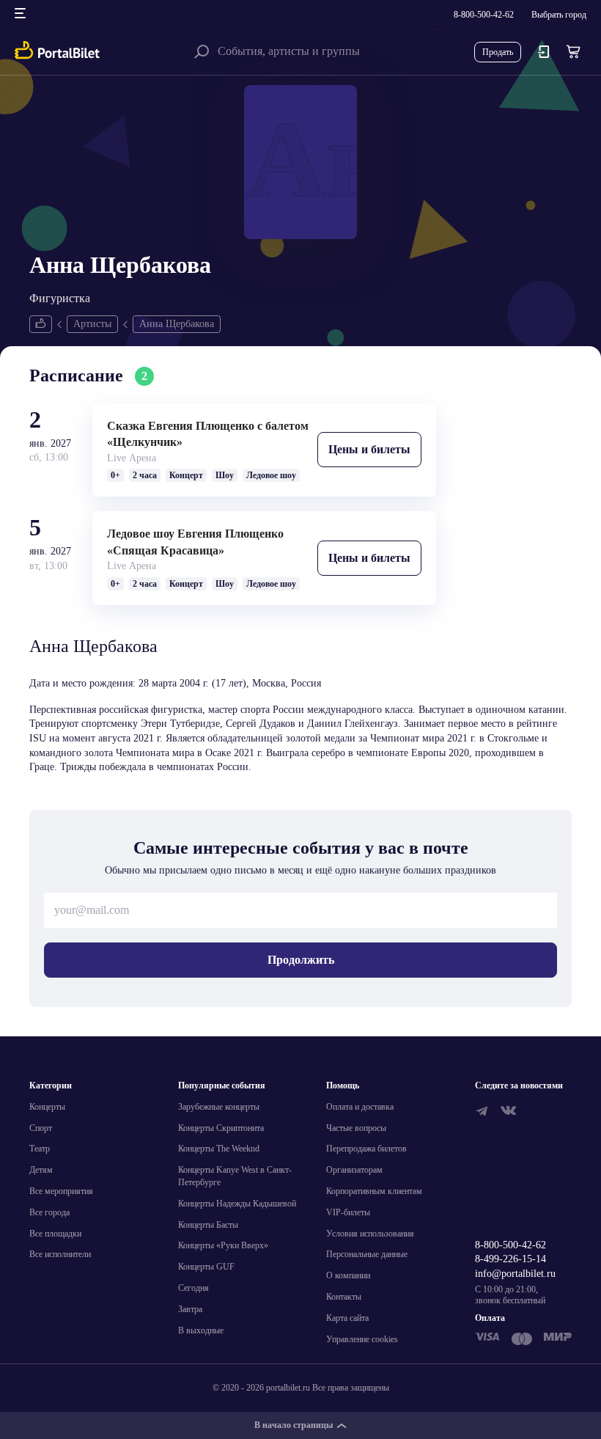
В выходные (201, 1330)
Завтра (190, 1309)
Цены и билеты (369, 449)
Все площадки (55, 1234)
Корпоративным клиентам (374, 1191)
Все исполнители (60, 1254)
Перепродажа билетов (366, 1148)
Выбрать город (558, 15)
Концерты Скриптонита (221, 1128)
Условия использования (370, 1234)
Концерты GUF (206, 1267)
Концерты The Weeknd (218, 1148)
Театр (39, 1148)
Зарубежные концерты (218, 1107)
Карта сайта (347, 1318)
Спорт (40, 1128)
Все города (49, 1212)
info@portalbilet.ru (515, 1273)
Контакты (343, 1297)
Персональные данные (367, 1254)
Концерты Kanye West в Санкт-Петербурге (235, 1176)
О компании (348, 1275)
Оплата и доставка (360, 1107)
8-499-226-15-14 (510, 1258)
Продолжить (301, 959)
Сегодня (193, 1288)
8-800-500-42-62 (484, 15)
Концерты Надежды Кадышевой (237, 1203)
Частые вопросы (356, 1128)
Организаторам (354, 1170)
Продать (497, 52)
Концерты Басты (208, 1225)
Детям (41, 1170)
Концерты (47, 1107)
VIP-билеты (348, 1212)
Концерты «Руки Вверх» (223, 1245)
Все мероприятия (61, 1191)
